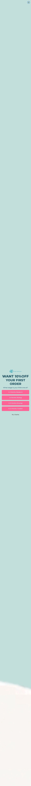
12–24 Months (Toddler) (15, 408)
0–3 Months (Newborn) (15, 392)
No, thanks (15, 414)
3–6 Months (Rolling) (15, 397)
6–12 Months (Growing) (15, 403)
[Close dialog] (28, 2)
